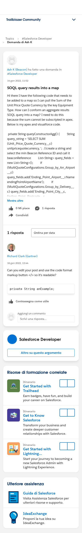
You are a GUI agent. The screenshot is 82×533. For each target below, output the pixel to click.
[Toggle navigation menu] (74, 19)
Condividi (21, 216)
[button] (41, 353)
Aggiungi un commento (32, 313)
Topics (10, 38)
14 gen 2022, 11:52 (17, 80)
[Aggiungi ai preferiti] (63, 383)
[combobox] (53, 232)
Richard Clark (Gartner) (22, 256)
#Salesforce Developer (37, 38)
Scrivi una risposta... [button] (33, 319)
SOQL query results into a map (33, 88)
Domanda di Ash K (19, 42)
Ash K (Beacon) (17, 69)
